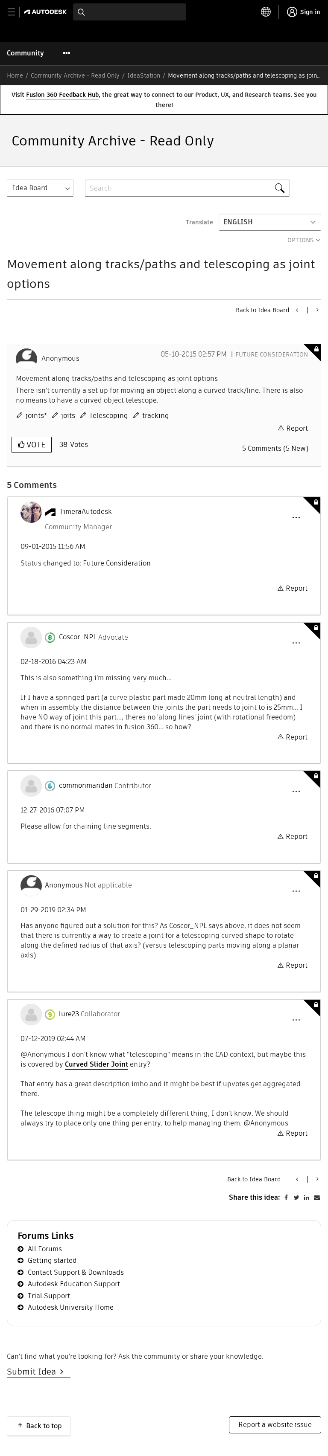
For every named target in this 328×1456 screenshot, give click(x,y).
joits (68, 416)
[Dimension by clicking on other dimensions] (297, 310)
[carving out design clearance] (316, 309)
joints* (36, 416)
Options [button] (300, 240)
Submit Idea (33, 1372)
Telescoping (108, 416)
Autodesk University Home (71, 1307)
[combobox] (129, 11)
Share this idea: (254, 1197)
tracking (155, 416)
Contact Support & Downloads (76, 1272)
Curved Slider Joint (96, 1064)
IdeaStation (143, 75)
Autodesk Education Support (74, 1284)
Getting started (52, 1260)
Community (25, 53)
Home (15, 75)
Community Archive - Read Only (75, 75)
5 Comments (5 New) (275, 448)
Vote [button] (34, 444)
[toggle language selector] (266, 12)
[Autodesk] (46, 11)
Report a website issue (275, 1425)
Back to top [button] (44, 1426)
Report (297, 428)
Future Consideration (271, 354)
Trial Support (49, 1296)
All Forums (45, 1249)
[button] (296, 518)
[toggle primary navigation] (16, 12)
